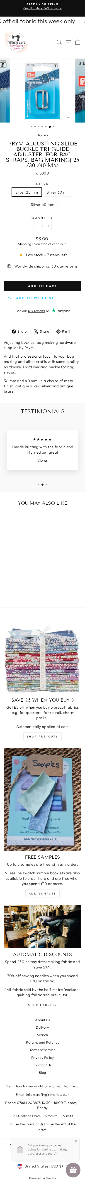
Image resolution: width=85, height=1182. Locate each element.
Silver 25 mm (26, 192)
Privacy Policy (42, 1057)
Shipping (24, 244)
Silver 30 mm (58, 192)
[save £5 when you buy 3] (42, 655)
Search (42, 1035)
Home (41, 135)
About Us (42, 1020)
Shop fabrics (42, 1005)
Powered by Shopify (42, 1178)
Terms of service (42, 1050)
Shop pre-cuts (42, 736)
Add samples (42, 893)
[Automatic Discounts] (42, 926)
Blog (42, 1072)
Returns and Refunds (42, 1042)
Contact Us (42, 1065)
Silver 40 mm (42, 204)
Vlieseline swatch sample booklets (35, 872)
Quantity (42, 217)
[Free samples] (42, 799)
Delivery (42, 1027)
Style (42, 183)
